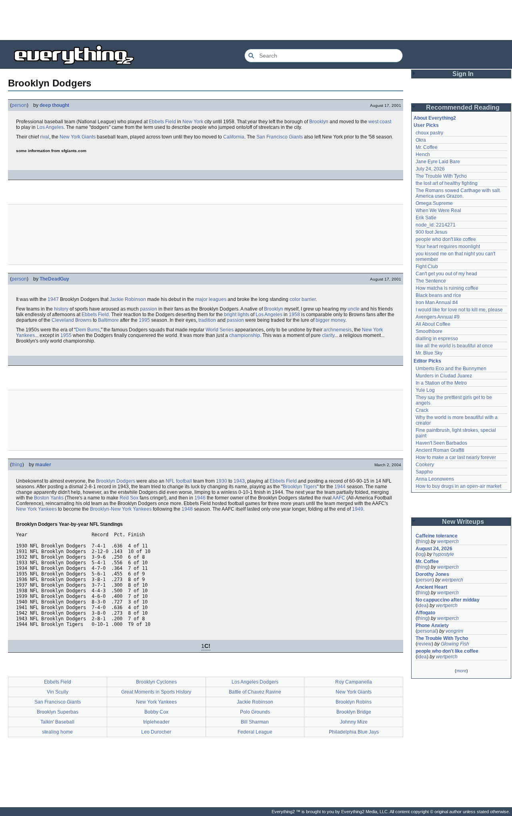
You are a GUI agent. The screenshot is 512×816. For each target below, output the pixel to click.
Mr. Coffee (427, 147)
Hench (423, 154)
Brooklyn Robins (354, 702)
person (19, 105)
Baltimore (108, 320)
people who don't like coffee (446, 239)
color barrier (303, 299)
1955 (66, 335)
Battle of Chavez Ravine (255, 692)
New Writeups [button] (463, 521)
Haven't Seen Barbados (441, 443)
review (424, 644)
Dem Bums (88, 330)
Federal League (255, 732)
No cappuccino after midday (448, 600)
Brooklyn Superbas (57, 712)
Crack (422, 410)
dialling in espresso (437, 338)
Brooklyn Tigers (300, 486)
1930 (221, 481)
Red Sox (129, 498)
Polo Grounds (255, 712)
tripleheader (156, 722)
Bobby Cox (156, 712)
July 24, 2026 (430, 169)
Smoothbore (429, 331)
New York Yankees (36, 509)
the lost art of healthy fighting (447, 183)
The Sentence (431, 281)
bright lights (236, 314)
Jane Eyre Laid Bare (438, 161)
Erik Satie (426, 218)
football (184, 481)
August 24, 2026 (434, 548)
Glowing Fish (455, 644)
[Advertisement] (256, 20)
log (420, 554)
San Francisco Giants (279, 137)
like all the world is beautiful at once (454, 346)
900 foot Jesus (431, 232)
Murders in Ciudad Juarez (444, 376)
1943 (239, 481)
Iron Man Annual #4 (437, 302)
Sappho (424, 472)
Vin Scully (57, 692)
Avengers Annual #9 (438, 317)
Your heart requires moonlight (448, 246)
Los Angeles (50, 127)
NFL (170, 481)
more (461, 670)
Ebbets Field (162, 121)
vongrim (454, 631)
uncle (354, 309)
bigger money (330, 320)
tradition (207, 320)
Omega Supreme (434, 203)
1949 (357, 509)
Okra (421, 140)
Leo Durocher (156, 732)
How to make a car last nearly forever (456, 457)
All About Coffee (433, 324)
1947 (53, 299)
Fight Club (427, 266)
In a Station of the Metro (441, 383)
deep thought (54, 105)
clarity (328, 335)
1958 (294, 314)
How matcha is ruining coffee (447, 288)
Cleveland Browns (72, 320)
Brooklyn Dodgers (115, 481)
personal (426, 631)
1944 (340, 486)
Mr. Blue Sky (429, 353)
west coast (379, 121)
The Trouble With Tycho (441, 176)
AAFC (338, 498)
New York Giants (78, 137)
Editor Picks (427, 361)
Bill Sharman (255, 722)
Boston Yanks (49, 498)
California (233, 137)
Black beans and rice (438, 295)
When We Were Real (438, 210)
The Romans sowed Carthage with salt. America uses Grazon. (459, 193)
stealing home (57, 732)
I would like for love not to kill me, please (459, 310)
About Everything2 (435, 118)
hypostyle (443, 554)
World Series (220, 330)
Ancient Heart (431, 587)
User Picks (426, 125)
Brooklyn (318, 121)
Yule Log (425, 390)
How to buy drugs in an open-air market (458, 486)
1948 (187, 509)
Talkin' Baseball (57, 722)
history (61, 309)
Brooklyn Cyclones (156, 682)
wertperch (448, 541)
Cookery (425, 464)
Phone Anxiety (432, 625)
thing (17, 464)
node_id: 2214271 (436, 225)
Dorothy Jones (432, 574)
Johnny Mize (354, 722)
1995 (144, 320)
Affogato (425, 613)
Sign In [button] (463, 73)
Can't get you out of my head (446, 274)
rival (44, 137)
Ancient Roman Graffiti (440, 450)
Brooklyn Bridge (353, 712)
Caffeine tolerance (437, 536)
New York (192, 121)
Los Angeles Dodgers (255, 682)
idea (422, 605)
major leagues (210, 299)
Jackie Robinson (128, 299)
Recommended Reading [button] (463, 107)
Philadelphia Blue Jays (354, 732)
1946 (200, 498)
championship (244, 335)
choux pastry (429, 133)
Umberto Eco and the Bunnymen (451, 368)
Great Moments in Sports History (156, 692)
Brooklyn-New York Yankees (121, 509)
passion (148, 309)
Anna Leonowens (435, 479)
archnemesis (338, 330)
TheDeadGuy (54, 279)
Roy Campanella (353, 682)
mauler (43, 464)
